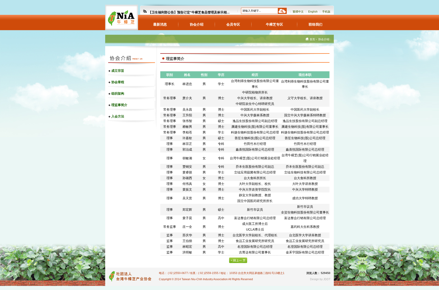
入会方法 (117, 116)
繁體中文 (298, 11)
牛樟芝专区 (274, 24)
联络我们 (315, 24)
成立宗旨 (117, 70)
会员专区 (233, 24)
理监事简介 (119, 105)
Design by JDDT (320, 279)
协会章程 (117, 82)
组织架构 (117, 93)
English (313, 11)
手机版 (326, 11)
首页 (312, 39)
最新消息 (160, 24)
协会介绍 (196, 24)
